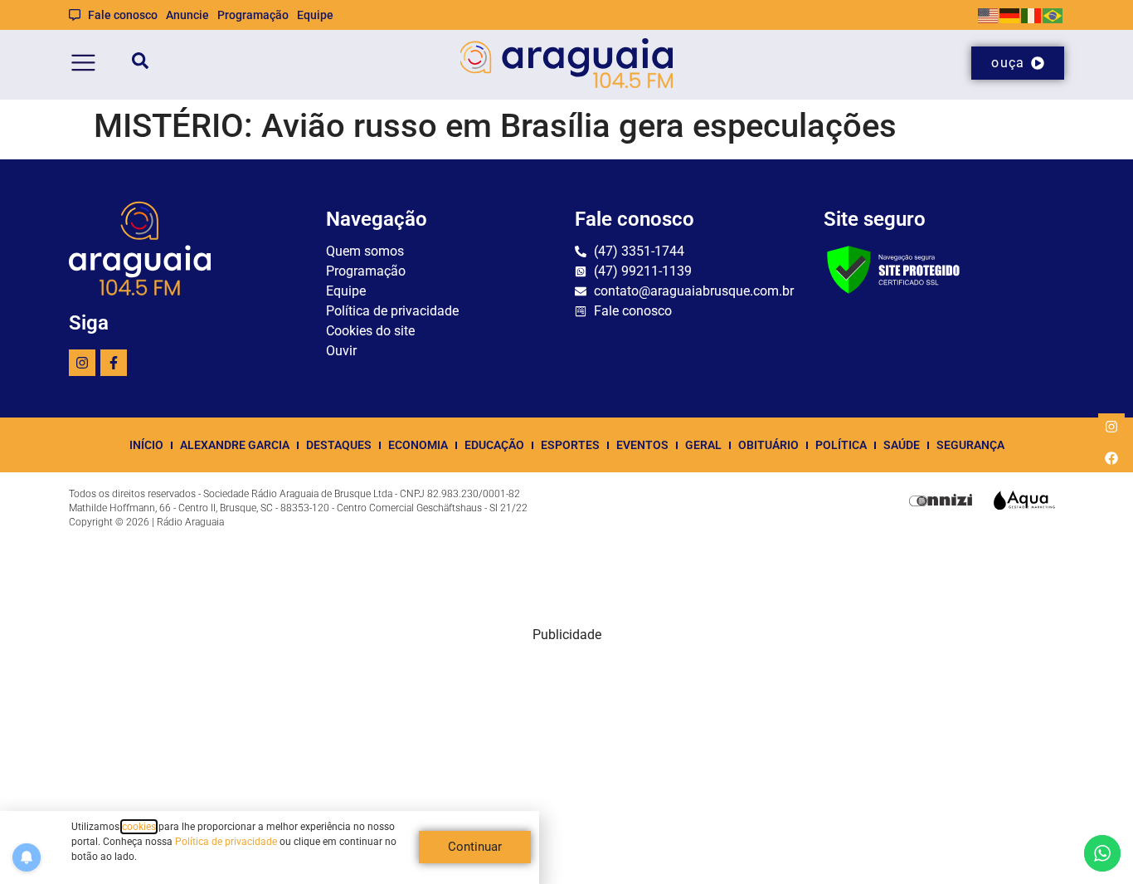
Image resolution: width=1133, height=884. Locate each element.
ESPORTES (570, 445)
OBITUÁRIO (768, 445)
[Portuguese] (1053, 14)
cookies (139, 827)
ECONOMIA (418, 445)
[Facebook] (1111, 458)
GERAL (703, 445)
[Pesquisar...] (140, 63)
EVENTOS (642, 445)
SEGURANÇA (970, 445)
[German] (1010, 14)
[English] (988, 14)
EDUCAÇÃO (494, 445)
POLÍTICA (841, 445)
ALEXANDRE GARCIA (234, 445)
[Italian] (1032, 14)
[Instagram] (82, 362)
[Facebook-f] (113, 362)
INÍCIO (146, 445)
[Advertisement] (566, 761)
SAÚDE (901, 445)
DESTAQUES (339, 445)
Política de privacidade (226, 841)
